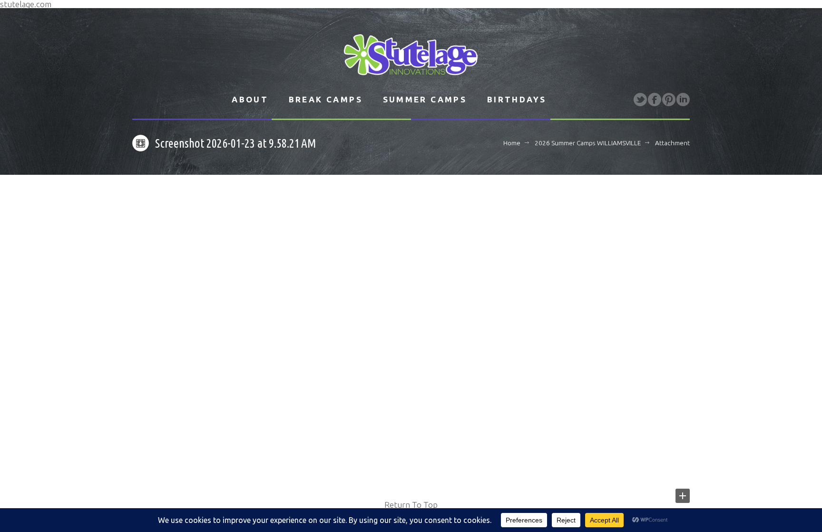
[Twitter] (640, 99)
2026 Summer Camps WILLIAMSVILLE (588, 143)
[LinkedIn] (683, 99)
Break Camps (325, 99)
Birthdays (517, 99)
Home (511, 143)
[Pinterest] (668, 99)
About (250, 99)
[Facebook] (654, 99)
